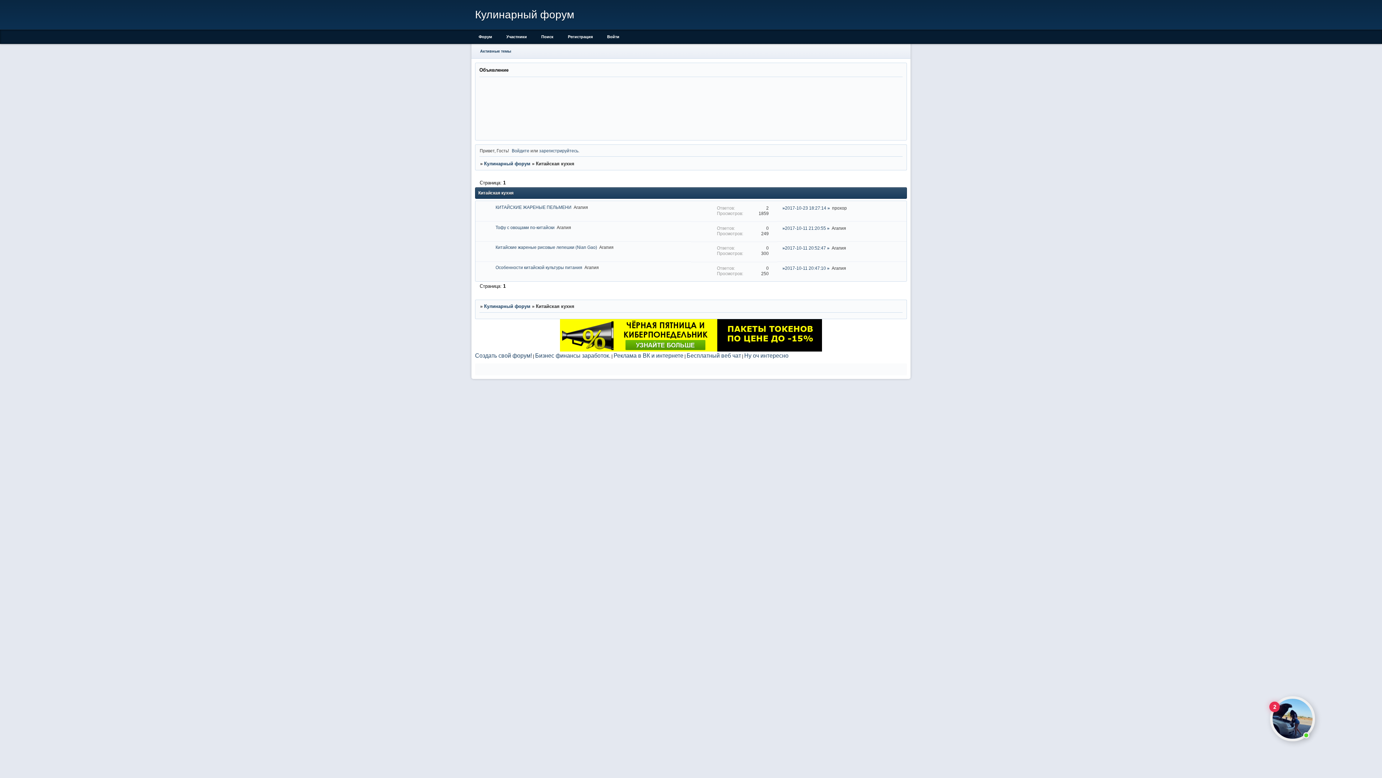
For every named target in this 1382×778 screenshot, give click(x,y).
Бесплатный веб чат (714, 355)
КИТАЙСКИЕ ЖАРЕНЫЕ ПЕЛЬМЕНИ (534, 207)
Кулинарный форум (507, 163)
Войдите (520, 150)
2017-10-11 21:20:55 (805, 228)
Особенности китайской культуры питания (539, 267)
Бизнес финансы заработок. (572, 355)
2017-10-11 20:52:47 (805, 248)
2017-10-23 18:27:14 (805, 208)
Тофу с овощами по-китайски (525, 227)
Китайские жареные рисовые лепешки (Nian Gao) (546, 247)
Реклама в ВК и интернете (648, 355)
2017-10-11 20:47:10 (805, 268)
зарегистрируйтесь (558, 150)
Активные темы (495, 51)
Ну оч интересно (766, 355)
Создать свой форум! (503, 355)
